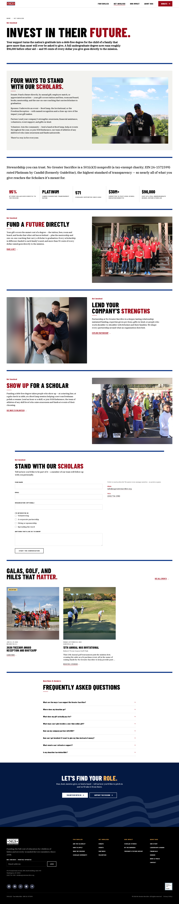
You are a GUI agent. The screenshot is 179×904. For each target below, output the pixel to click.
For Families (103, 4)
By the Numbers (130, 847)
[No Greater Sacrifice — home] (11, 4)
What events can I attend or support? (58, 745)
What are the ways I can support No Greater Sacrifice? (64, 702)
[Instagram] (20, 886)
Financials (154, 851)
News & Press (155, 859)
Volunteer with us (74, 795)
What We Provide (79, 851)
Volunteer (102, 855)
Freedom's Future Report (133, 851)
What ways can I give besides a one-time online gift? (63, 724)
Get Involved (119, 4)
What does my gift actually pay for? (57, 716)
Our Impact (135, 4)
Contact (153, 862)
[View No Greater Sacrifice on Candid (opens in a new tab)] (168, 886)
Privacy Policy (167, 896)
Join (52, 864)
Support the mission (102, 795)
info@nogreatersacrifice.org (119, 489)
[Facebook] (14, 886)
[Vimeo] (32, 886)
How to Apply (77, 847)
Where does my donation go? (54, 709)
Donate (164, 4)
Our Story (153, 844)
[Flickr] (26, 886)
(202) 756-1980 (113, 496)
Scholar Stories (130, 844)
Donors (152, 855)
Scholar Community (80, 855)
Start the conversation (29, 551)
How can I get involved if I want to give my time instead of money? (68, 738)
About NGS (148, 4)
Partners (102, 851)
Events (101, 847)
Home (9, 18)
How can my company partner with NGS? (58, 731)
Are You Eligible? (79, 844)
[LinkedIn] (9, 886)
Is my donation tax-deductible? (55, 752)
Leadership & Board (157, 847)
